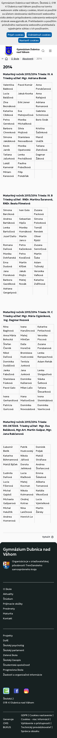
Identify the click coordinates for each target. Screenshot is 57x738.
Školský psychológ (13, 645)
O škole (15, 58)
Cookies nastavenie (40, 715)
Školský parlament (13, 650)
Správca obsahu (30, 731)
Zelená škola (10, 655)
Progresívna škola (13, 669)
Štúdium (8, 598)
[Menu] (50, 50)
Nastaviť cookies (29, 40)
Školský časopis (12, 660)
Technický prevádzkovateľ (36, 727)
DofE (6, 640)
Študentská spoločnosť (16, 664)
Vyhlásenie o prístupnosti (35, 723)
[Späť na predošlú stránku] (3, 58)
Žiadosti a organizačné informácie (22, 674)
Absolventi (27, 58)
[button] (43, 50)
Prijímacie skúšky (12, 603)
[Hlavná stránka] (6, 58)
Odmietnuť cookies (39, 34)
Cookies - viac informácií (35, 719)
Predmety (9, 608)
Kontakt (7, 618)
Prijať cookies (16, 34)
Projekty (8, 635)
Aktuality (8, 593)
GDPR (24, 715)
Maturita (8, 613)
